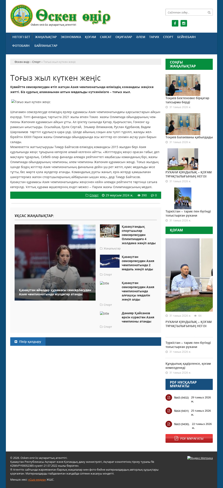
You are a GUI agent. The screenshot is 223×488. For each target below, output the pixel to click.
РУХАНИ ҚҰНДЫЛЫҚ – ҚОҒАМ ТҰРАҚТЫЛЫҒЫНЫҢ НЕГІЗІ (189, 174)
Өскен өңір (60, 15)
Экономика (71, 37)
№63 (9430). (182, 424)
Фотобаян (21, 45)
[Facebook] (175, 23)
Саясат (106, 37)
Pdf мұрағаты (191, 438)
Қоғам (90, 37)
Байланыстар (45, 45)
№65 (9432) (181, 397)
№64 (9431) (181, 411)
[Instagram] (184, 23)
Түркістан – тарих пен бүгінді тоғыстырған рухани (188, 213)
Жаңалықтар (46, 37)
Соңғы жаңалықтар (183, 64)
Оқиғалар (123, 37)
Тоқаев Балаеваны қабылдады (189, 137)
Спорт (168, 37)
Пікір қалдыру (29, 341)
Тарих (154, 37)
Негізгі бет (21, 37)
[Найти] (209, 12)
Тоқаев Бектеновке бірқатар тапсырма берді (187, 100)
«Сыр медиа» (37, 479)
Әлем (140, 37)
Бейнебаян (186, 37)
